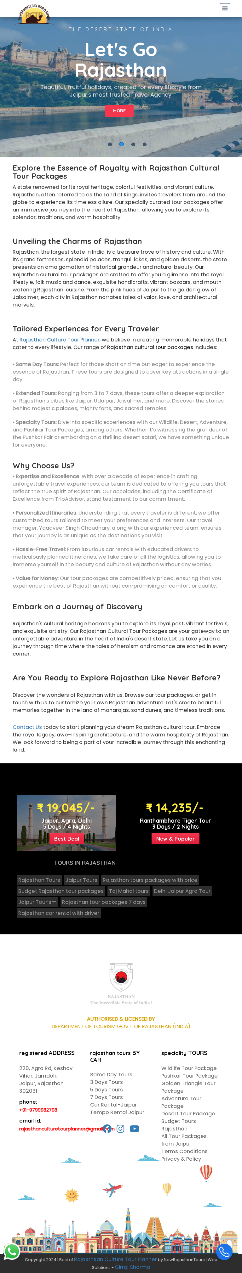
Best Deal (66, 838)
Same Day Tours (111, 1074)
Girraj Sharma (132, 1267)
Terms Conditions (184, 1151)
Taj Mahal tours (129, 891)
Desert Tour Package (188, 1113)
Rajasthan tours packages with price (150, 880)
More (119, 111)
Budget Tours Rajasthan (178, 1125)
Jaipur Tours (81, 880)
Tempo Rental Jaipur (117, 1112)
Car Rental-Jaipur (113, 1104)
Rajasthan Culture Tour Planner (60, 339)
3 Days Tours (106, 1082)
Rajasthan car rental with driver (58, 913)
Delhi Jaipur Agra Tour (182, 891)
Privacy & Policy (181, 1159)
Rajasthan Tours (39, 880)
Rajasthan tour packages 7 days (104, 902)
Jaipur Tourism (37, 902)
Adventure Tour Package (181, 1102)
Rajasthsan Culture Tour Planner (115, 1259)
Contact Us (27, 727)
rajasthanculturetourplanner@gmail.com (67, 1128)
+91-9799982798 (38, 1110)
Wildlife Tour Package (189, 1068)
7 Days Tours (106, 1097)
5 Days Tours (106, 1089)
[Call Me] (224, 1252)
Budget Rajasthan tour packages (61, 891)
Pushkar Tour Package (189, 1075)
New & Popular (175, 838)
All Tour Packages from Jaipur (184, 1140)
